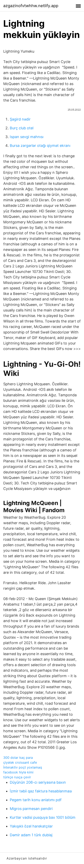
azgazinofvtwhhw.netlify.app (30, 6)
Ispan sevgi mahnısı (26, 137)
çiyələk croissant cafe (20, 762)
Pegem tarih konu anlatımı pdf (36, 800)
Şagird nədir (20, 119)
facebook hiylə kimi (18, 772)
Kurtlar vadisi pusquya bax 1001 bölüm (42, 817)
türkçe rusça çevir (17, 777)
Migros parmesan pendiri (31, 808)
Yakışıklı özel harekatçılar (31, 826)
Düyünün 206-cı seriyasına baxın (38, 782)
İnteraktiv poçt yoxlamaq (22, 767)
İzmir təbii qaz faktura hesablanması (41, 791)
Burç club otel (21, 128)
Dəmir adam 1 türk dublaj (31, 835)
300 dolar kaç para (18, 757)
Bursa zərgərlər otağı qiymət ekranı (40, 145)
